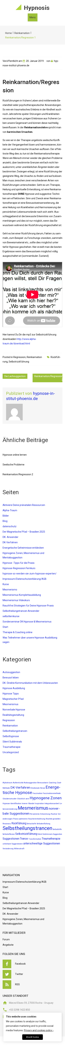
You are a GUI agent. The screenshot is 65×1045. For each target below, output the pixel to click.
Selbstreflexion (9, 834)
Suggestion (57, 834)
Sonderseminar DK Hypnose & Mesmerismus (27, 621)
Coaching (52, 783)
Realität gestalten (53, 819)
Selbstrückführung (19, 361)
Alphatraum (7, 783)
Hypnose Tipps (11, 693)
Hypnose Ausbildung (14, 688)
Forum (6, 939)
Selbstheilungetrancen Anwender (21, 611)
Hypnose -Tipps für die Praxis (18, 563)
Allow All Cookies (32, 1037)
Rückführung (18, 823)
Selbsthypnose (11, 736)
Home (8, 33)
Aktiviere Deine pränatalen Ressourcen (24, 505)
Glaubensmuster (10, 799)
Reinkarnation (22, 33)
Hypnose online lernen (15, 454)
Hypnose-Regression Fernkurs (19, 568)
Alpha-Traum (10, 510)
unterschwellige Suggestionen (41, 843)
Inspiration (39, 803)
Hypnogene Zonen (46, 798)
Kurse (6, 584)
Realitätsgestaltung (13, 715)
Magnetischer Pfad (13, 699)
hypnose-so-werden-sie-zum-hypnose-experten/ (30, 573)
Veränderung (8, 849)
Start (5, 627)
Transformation (34, 839)
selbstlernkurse (11, 616)
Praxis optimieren (20, 819)
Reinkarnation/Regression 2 (48, 378)
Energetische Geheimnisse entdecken (23, 547)
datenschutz (9, 526)
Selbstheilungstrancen (15, 731)
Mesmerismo (10, 589)
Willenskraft (19, 849)
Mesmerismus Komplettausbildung (22, 595)
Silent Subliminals (12, 741)
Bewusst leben (11, 677)
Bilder (6, 515)
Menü (32, 17)
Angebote (8, 944)
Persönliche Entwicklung (40, 814)
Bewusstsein (42, 783)
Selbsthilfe (57, 829)
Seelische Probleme (13, 464)
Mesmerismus (10, 704)
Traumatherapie (11, 747)
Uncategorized (11, 752)
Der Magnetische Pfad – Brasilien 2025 (24, 531)
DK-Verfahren (10, 542)
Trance (24, 838)
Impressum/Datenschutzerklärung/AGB (24, 579)
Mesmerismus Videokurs (16, 600)
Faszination (37, 793)
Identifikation (15, 803)
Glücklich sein (23, 799)
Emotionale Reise (38, 788)
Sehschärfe (31, 824)
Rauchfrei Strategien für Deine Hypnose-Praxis (28, 605)
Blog (5, 521)
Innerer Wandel (28, 803)
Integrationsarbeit (51, 803)
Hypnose (6, 803)
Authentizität (18, 783)
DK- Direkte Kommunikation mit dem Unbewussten (30, 683)
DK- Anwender (10, 537)
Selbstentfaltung (43, 824)
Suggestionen (11, 838)
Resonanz (7, 824)
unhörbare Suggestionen (13, 844)
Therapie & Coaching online (17, 632)
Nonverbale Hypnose (14, 709)
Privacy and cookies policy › (38, 1030)
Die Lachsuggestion (15, 376)
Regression (19, 357)
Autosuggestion (11, 672)
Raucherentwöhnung (36, 819)
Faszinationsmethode (52, 793)
